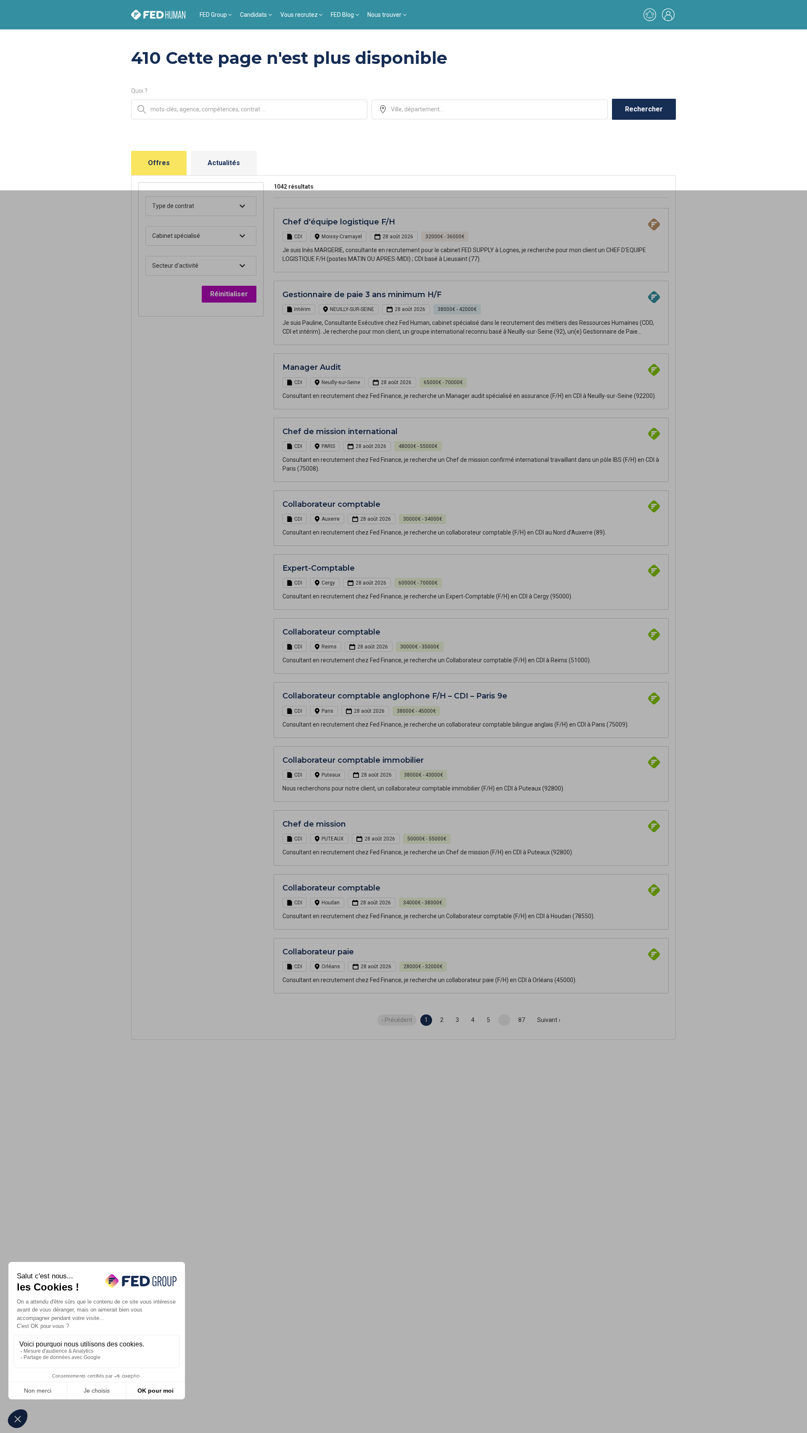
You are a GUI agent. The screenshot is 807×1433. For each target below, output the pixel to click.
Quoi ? (139, 90)
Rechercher (644, 109)
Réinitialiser (229, 294)
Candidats (253, 14)
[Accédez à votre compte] (668, 14)
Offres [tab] (159, 163)
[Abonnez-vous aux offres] (649, 14)
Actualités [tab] (224, 163)
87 (521, 1020)
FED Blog (342, 14)
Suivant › (548, 1020)
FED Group (213, 14)
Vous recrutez (299, 14)
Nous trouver (384, 14)
